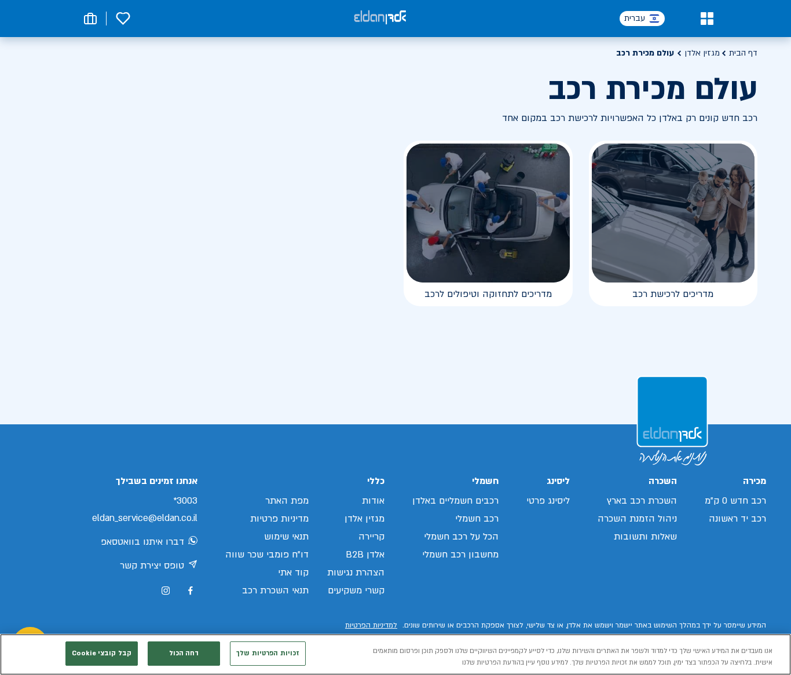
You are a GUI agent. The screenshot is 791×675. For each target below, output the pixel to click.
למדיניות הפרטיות (371, 625)
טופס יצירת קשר (152, 565)
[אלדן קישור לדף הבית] (379, 18)
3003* (185, 500)
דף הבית (743, 52)
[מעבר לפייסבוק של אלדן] (190, 590)
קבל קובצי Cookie (101, 653)
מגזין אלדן (702, 52)
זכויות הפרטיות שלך (267, 653)
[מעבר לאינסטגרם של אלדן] (166, 590)
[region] (395, 654)
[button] (706, 18)
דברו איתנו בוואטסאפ (142, 541)
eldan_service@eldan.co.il (144, 518)
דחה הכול (184, 653)
